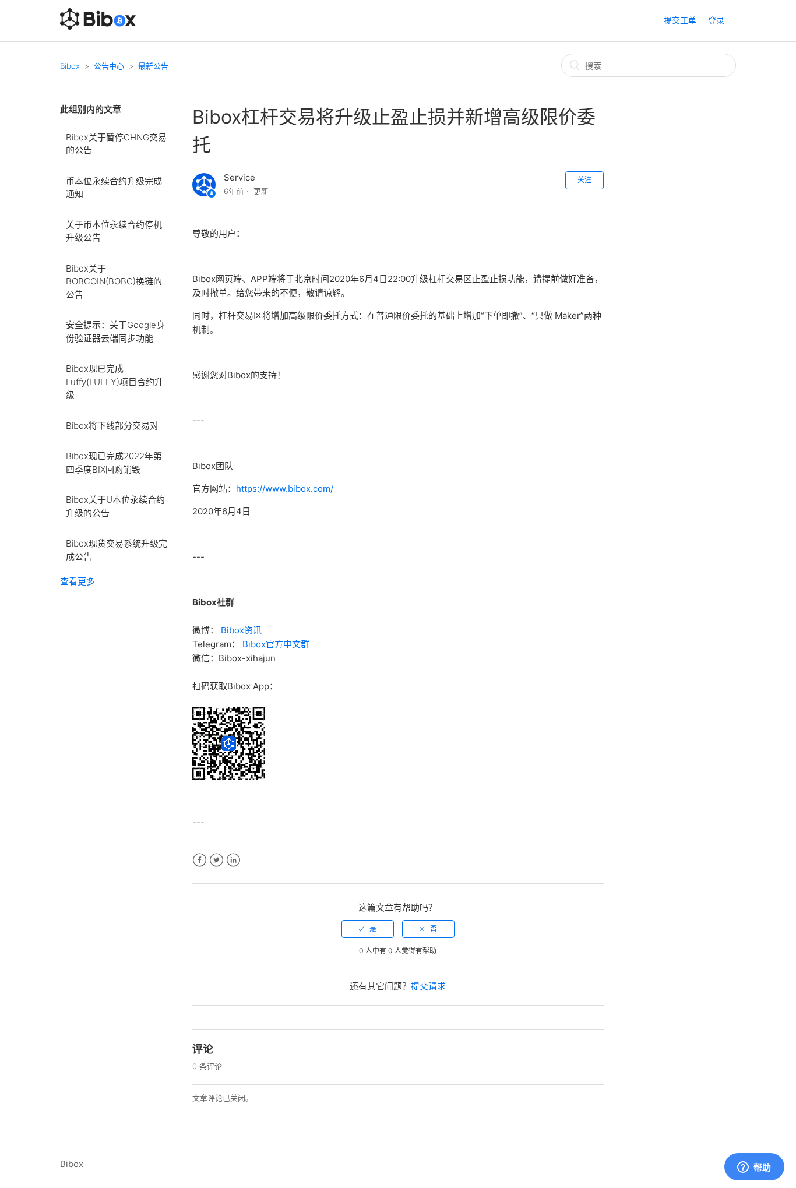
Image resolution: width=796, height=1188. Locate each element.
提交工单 (680, 20)
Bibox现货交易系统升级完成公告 (116, 550)
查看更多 (77, 581)
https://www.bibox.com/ (284, 488)
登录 (716, 20)
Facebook (199, 860)
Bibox (70, 65)
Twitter (216, 860)
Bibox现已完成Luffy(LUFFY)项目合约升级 (114, 381)
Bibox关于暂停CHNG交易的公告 (116, 144)
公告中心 (109, 65)
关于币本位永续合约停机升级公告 (114, 231)
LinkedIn (233, 860)
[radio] (367, 928)
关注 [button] (584, 179)
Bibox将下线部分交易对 (112, 425)
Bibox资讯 (241, 630)
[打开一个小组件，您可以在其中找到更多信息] (754, 1167)
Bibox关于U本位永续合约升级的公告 (115, 506)
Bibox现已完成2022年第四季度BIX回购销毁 (114, 462)
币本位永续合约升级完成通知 (114, 187)
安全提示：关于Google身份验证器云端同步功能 (115, 331)
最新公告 (153, 65)
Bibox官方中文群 (275, 644)
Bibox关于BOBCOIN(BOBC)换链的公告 (114, 281)
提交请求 (428, 986)
